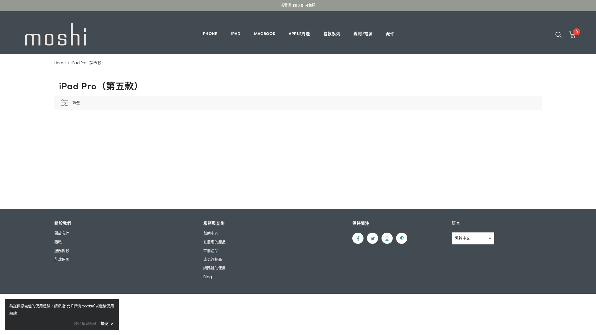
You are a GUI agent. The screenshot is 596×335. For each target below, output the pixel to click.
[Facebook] (357, 238)
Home (59, 62)
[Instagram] (387, 238)
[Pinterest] (401, 238)
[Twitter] (372, 238)
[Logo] (55, 34)
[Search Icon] (558, 34)
